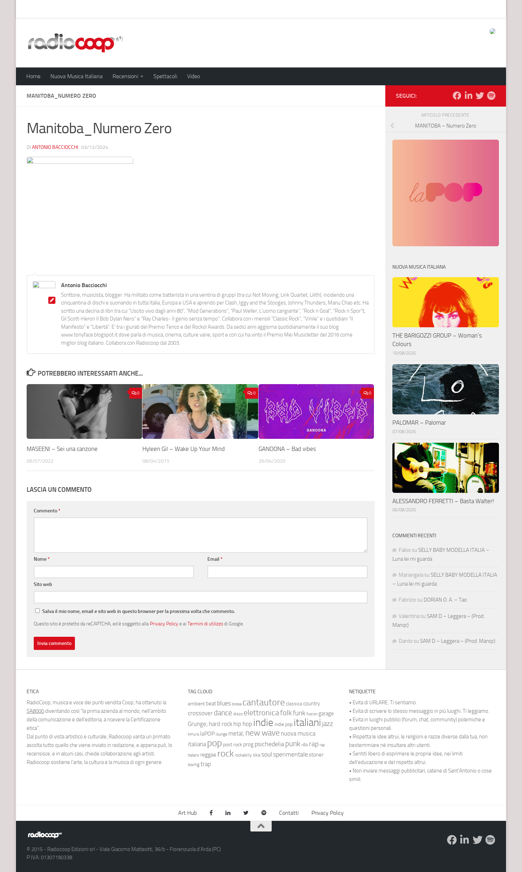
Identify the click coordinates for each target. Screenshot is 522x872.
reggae (208, 754)
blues (224, 703)
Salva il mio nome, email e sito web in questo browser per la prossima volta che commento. (138, 611)
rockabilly (243, 755)
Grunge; (198, 724)
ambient (196, 704)
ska (256, 755)
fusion (311, 713)
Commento (47, 511)
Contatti (289, 812)
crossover (200, 713)
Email (215, 559)
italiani (307, 722)
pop (214, 743)
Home (33, 76)
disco (238, 713)
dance (223, 712)
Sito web (43, 584)
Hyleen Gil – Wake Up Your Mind (183, 448)
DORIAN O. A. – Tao (445, 600)
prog (248, 744)
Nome (42, 559)
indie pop (283, 724)
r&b (304, 744)
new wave (262, 733)
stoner (316, 755)
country (311, 703)
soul (266, 754)
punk (292, 743)
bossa (236, 704)
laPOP (207, 734)
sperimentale (290, 754)
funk (299, 713)
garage (326, 713)
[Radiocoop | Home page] (75, 42)
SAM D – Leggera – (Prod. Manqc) (457, 641)
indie (263, 722)
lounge (221, 734)
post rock (232, 744)
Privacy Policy (164, 623)
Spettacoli (165, 76)
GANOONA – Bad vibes (287, 448)
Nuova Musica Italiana (76, 76)
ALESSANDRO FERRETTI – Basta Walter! (443, 501)
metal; (236, 733)
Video (193, 76)
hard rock (220, 724)
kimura (193, 734)
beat (211, 703)
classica (294, 704)
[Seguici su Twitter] (479, 95)
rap (314, 744)
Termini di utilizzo (205, 623)
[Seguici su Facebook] (457, 95)
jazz (327, 724)
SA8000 (35, 711)
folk (286, 713)
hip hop (242, 723)
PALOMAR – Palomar (419, 422)
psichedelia (269, 744)
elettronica (261, 712)
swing (194, 764)
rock (225, 753)
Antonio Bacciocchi (55, 147)
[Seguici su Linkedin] (468, 95)
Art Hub (30, 8)
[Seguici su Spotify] (491, 95)
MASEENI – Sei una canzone (62, 448)
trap (206, 764)
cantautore (264, 702)
